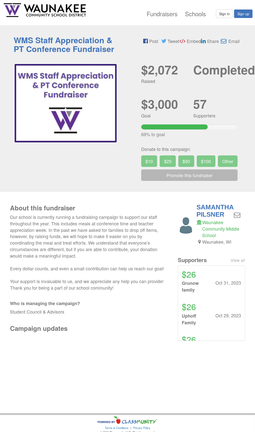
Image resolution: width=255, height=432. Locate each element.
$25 (168, 161)
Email (233, 41)
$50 (186, 161)
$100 (206, 161)
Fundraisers (162, 13)
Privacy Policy (141, 428)
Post (153, 41)
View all (238, 260)
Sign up (243, 13)
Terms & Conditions (116, 428)
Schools (195, 13)
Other (227, 161)
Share (212, 41)
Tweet (172, 41)
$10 (149, 161)
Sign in (224, 13)
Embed (193, 41)
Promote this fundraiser (189, 175)
